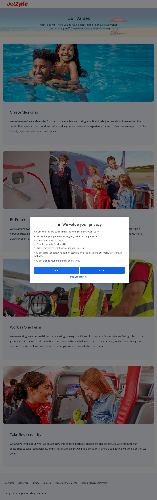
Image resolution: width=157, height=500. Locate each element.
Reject (56, 270)
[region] (79, 250)
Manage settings (78, 276)
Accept (102, 270)
